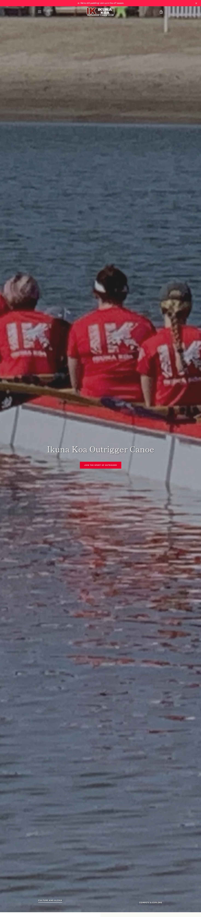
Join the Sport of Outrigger (100, 465)
